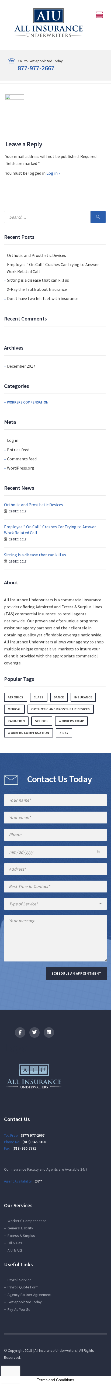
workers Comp (71, 721)
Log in (12, 440)
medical (14, 709)
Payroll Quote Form (23, 1287)
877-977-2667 (36, 68)
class (39, 697)
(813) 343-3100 (34, 1141)
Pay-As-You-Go (19, 1309)
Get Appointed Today (25, 1301)
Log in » (53, 173)
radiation (16, 721)
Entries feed (18, 449)
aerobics (15, 697)
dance (59, 697)
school (41, 721)
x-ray (64, 733)
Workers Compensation (27, 402)
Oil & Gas (15, 1242)
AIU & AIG (15, 1250)
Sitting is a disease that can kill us (38, 280)
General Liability (20, 1228)
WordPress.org (20, 468)
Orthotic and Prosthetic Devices (36, 255)
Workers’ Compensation (27, 1220)
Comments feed (22, 458)
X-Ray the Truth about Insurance (37, 289)
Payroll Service (20, 1279)
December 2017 (21, 366)
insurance (83, 697)
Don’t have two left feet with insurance (42, 298)
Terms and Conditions (55, 1380)
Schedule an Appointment (76, 973)
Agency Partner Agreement (29, 1294)
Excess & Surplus (21, 1235)
